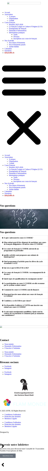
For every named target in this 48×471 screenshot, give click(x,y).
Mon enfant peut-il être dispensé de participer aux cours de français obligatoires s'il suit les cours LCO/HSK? (25, 243)
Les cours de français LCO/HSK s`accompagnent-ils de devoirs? (24, 273)
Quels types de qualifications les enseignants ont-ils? (23, 279)
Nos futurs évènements (17, 43)
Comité (11, 20)
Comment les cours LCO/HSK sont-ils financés (21, 290)
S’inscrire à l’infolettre (12, 348)
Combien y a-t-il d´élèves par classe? (17, 301)
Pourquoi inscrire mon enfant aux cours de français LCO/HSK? (23, 295)
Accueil (7, 12)
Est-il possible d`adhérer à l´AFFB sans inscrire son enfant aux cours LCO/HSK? (23, 306)
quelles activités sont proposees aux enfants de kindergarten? (21, 256)
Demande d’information (12, 346)
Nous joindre (9, 344)
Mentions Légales (10, 418)
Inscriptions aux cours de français (25, 39)
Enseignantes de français (17, 28)
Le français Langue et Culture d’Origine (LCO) (25, 26)
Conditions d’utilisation (12, 414)
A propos (12, 16)
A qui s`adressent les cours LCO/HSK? (18, 238)
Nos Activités (9, 41)
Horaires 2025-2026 (16, 24)
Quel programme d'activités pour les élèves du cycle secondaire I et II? (23, 262)
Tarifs (15, 35)
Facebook (7, 366)
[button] (24, 104)
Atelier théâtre (14, 47)
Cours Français (9, 22)
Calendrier (8, 49)
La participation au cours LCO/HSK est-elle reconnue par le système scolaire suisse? (24, 284)
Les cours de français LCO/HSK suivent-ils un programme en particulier (21, 249)
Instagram (7, 368)
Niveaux (16, 37)
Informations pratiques (17, 33)
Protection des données (12, 416)
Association (8, 14)
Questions (7, 51)
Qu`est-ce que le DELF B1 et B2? (16, 268)
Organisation (13, 18)
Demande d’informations (17, 31)
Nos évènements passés (17, 45)
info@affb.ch (9, 53)
